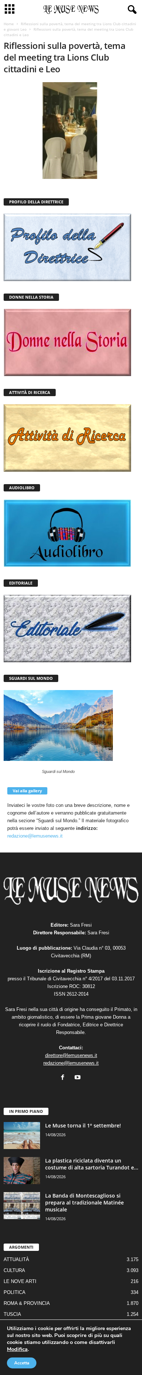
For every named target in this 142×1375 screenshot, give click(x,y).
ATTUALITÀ (16, 1259)
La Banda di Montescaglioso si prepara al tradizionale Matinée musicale (84, 1202)
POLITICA (14, 1292)
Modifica (17, 1349)
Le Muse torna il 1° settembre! (83, 1125)
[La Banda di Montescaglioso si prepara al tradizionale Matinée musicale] (22, 1205)
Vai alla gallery (27, 790)
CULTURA (14, 1270)
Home (9, 23)
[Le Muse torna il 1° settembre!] (22, 1135)
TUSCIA (12, 1314)
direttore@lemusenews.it (71, 1055)
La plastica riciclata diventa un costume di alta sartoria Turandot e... (91, 1164)
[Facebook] (64, 1078)
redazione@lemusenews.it (35, 836)
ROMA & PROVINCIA (27, 1303)
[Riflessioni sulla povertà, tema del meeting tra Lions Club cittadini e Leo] (71, 130)
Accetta (21, 1363)
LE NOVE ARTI (20, 1281)
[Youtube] (78, 1078)
